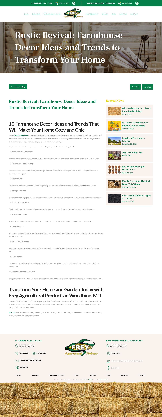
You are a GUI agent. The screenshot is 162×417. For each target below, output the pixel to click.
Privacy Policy (87, 379)
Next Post (147, 87)
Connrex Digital (104, 379)
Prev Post (135, 87)
